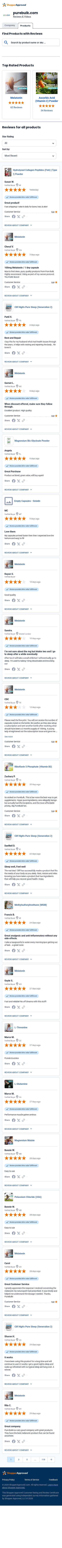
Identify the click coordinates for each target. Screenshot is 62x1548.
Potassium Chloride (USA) (28, 1197)
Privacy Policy (8, 1480)
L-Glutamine (21, 1084)
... (35, 1459)
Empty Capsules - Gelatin (27, 501)
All (6, 143)
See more (8, 736)
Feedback (53, 1480)
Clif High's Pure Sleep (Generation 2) (33, 307)
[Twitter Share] (18, 216)
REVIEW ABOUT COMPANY (16, 225)
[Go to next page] (51, 1459)
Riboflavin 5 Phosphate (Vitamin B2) (33, 766)
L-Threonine (21, 1027)
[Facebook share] (13, 216)
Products (25, 25)
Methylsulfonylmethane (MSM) (31, 905)
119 (43, 1459)
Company (9, 25)
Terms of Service (32, 1480)
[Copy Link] (23, 216)
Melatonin (20, 237)
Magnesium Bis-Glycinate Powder (32, 440)
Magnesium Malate (25, 1140)
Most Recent (11, 155)
